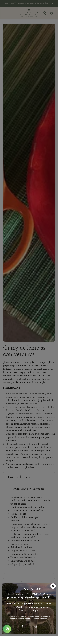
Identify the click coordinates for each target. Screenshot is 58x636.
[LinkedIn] (29, 626)
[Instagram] (35, 626)
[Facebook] (22, 626)
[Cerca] (53, 586)
